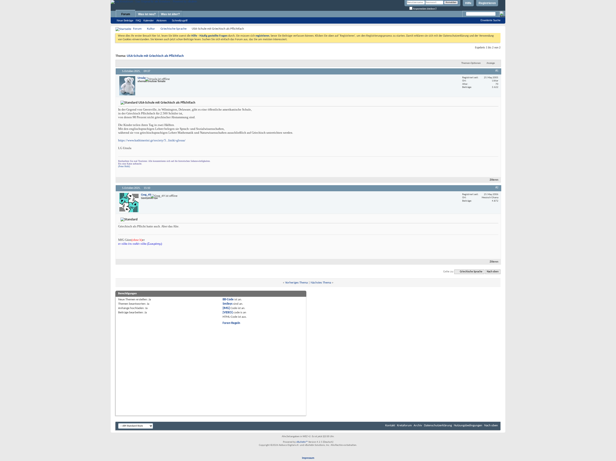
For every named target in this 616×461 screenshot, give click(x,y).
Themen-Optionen (471, 63)
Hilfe (468, 3)
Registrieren (487, 3)
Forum (125, 14)
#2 (496, 187)
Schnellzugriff (179, 20)
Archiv (418, 425)
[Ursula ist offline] (127, 85)
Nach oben (493, 271)
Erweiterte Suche (490, 20)
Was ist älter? (170, 14)
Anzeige (491, 63)
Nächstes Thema (321, 282)
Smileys (227, 303)
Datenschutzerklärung (438, 425)
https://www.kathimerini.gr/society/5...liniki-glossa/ (152, 140)
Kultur (151, 28)
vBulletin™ (302, 442)
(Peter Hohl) (124, 166)
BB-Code (228, 299)
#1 (496, 70)
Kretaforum (404, 425)
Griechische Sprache (173, 28)
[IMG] (226, 308)
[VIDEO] (228, 312)
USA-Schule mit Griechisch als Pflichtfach (155, 56)
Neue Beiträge (125, 20)
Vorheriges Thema (296, 282)
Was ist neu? (147, 14)
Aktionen (161, 20)
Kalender (148, 20)
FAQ (138, 20)
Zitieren (494, 180)
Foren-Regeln (231, 323)
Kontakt (390, 425)
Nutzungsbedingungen (468, 425)
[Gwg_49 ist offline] (129, 202)
